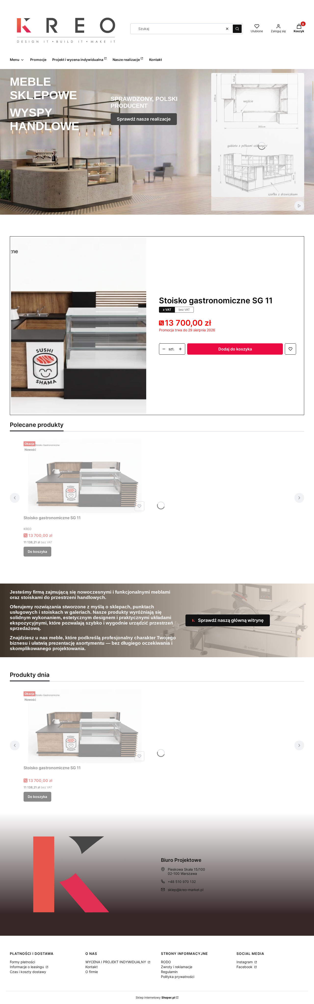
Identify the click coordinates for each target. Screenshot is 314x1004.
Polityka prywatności (177, 977)
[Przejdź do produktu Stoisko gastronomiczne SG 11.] (85, 476)
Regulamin (169, 972)
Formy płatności (22, 962)
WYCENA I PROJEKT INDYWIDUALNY (116, 962)
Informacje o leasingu (27, 967)
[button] (237, 29)
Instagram (245, 962)
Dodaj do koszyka (235, 349)
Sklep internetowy (155, 997)
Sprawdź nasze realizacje (144, 119)
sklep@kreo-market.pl (185, 890)
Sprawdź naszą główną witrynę (231, 620)
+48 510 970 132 (182, 881)
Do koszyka (37, 551)
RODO (166, 962)
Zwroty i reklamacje (176, 967)
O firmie (91, 972)
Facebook (244, 967)
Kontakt (91, 967)
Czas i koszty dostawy (28, 972)
